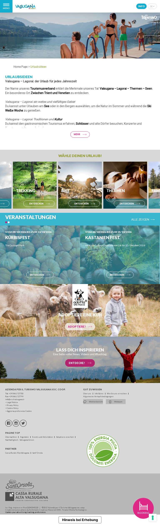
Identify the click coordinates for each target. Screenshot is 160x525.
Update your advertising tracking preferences (25, 512)
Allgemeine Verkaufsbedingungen (98, 396)
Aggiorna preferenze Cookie (19, 411)
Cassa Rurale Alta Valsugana (17, 453)
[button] (6, 222)
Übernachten (11, 437)
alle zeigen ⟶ (143, 219)
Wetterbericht (96, 401)
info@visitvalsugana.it (14, 399)
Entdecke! (77, 363)
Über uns (87, 393)
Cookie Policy (13, 408)
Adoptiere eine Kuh (65, 437)
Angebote (24, 437)
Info (141, 6)
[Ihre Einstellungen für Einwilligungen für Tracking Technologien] (153, 518)
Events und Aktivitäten (42, 437)
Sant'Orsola (37, 453)
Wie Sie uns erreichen (117, 393)
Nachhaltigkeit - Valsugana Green (19, 440)
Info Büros (99, 393)
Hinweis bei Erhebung (80, 520)
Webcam (118, 401)
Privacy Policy (13, 405)
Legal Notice (12, 402)
